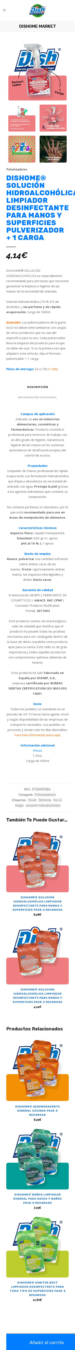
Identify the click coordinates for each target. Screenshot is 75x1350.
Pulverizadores (16, 169)
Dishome (44, 800)
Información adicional (37, 397)
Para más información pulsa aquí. (37, 735)
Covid (32, 800)
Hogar (19, 805)
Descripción (37, 387)
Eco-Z (57, 800)
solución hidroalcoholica (43, 805)
